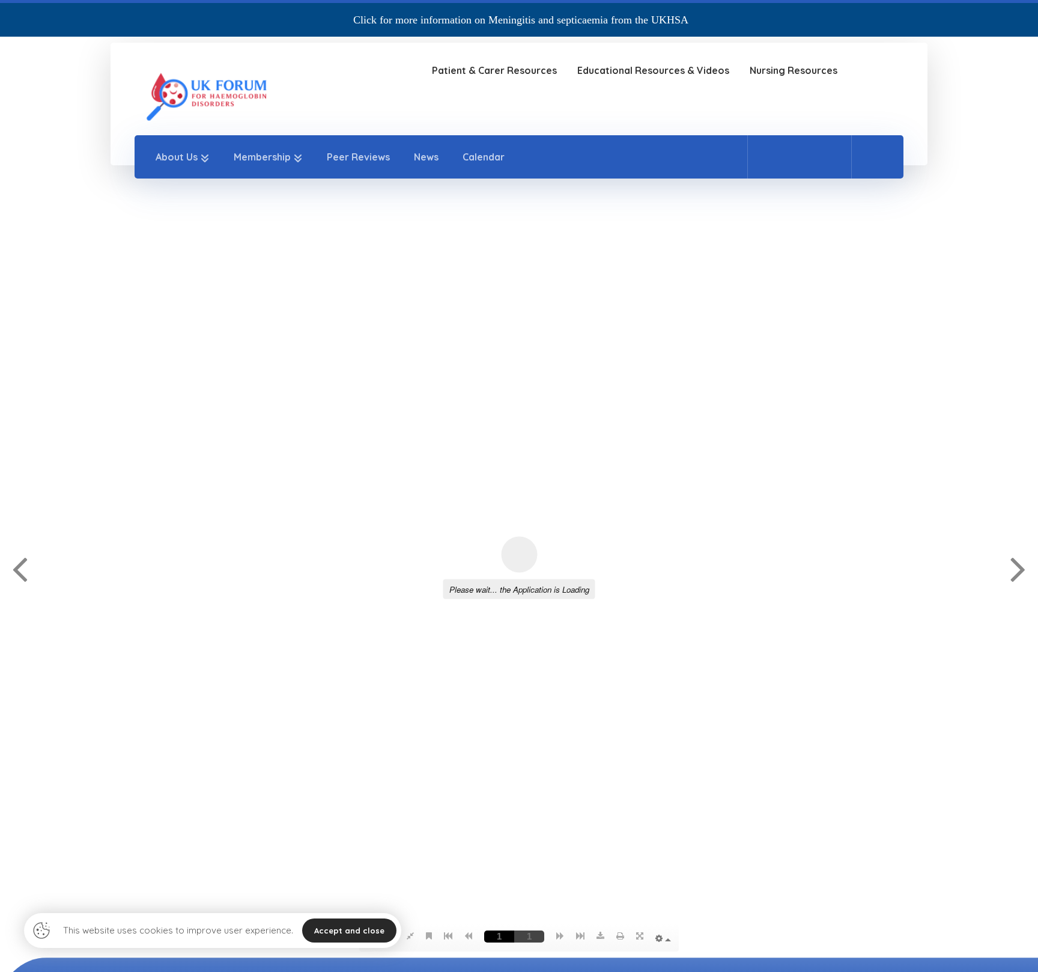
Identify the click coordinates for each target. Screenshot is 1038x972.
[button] (773, 156)
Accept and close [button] (349, 930)
